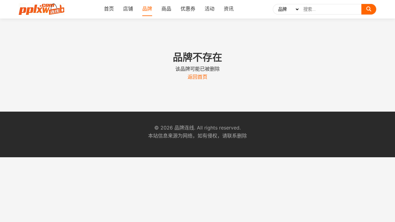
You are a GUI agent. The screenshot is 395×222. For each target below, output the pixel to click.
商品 (166, 9)
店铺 (128, 9)
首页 (109, 9)
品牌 (147, 9)
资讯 (229, 9)
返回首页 (197, 77)
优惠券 (188, 9)
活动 (209, 9)
